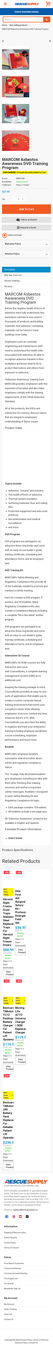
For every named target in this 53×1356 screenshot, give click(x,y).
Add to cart (26, 209)
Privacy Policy (10, 1243)
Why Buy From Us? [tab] (13, 275)
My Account (9, 1304)
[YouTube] (20, 1216)
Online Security (10, 1237)
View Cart (8, 1314)
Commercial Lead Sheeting (15, 1273)
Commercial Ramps (12, 1268)
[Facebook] (7, 1216)
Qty (3, 199)
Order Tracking (10, 1309)
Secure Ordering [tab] (12, 280)
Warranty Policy (13, 244)
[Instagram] (13, 1216)
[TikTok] (27, 1216)
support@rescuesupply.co (25, 1209)
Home (4, 25)
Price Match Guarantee (14, 1263)
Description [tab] (9, 269)
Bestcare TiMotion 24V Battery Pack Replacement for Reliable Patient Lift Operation (11, 1120)
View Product (9, 973)
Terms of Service (11, 1248)
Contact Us (8, 1319)
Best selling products (18, 25)
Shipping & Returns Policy (15, 1232)
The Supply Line (11, 1278)
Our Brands (9, 1283)
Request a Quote (28, 227)
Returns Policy (12, 254)
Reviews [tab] (8, 286)
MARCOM (20, 178)
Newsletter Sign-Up (12, 1288)
